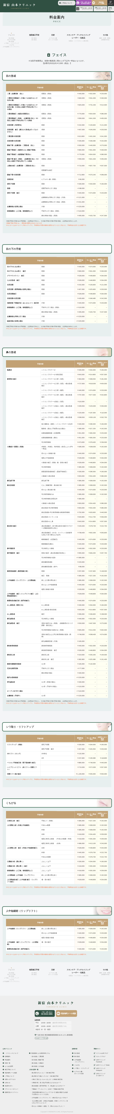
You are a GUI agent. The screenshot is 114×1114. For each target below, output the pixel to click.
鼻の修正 (34, 40)
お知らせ (7, 1082)
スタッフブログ (100, 1056)
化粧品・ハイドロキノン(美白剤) (78, 41)
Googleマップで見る (40, 1038)
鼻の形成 (11, 41)
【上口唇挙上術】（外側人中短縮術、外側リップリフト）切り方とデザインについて (50, 1102)
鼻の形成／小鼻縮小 (38, 1063)
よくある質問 (9, 1066)
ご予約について (66, 3)
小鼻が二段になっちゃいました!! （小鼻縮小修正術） (47, 1079)
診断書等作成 (105, 40)
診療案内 (7, 1056)
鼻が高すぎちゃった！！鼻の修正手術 (43, 1073)
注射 (53, 35)
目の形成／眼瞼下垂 (38, 1060)
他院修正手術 (34, 35)
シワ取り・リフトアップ (11, 43)
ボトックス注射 (53, 40)
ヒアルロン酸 (53, 38)
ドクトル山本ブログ (102, 1053)
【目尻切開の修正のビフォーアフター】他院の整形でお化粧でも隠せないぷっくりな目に (50, 1093)
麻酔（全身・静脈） (105, 38)
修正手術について (10, 1069)
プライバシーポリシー (11, 1089)
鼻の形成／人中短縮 (38, 1066)
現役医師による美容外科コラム (40, 1053)
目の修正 (34, 38)
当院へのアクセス (10, 1079)
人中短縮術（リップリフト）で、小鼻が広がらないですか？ (50, 1098)
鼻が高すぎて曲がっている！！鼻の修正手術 (45, 1076)
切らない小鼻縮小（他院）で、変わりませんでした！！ (48, 1106)
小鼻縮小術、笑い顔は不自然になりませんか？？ (46, 1082)
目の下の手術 (11, 40)
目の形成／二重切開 (38, 1056)
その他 (105, 35)
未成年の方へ (9, 1086)
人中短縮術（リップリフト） (11, 46)
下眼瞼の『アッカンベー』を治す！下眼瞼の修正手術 (48, 1089)
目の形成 (11, 38)
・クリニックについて (11, 1053)
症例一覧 (7, 1063)
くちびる (11, 45)
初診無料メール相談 (101, 2)
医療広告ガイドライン (11, 1092)
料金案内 (7, 1060)
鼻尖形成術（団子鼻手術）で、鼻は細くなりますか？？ (48, 1086)
